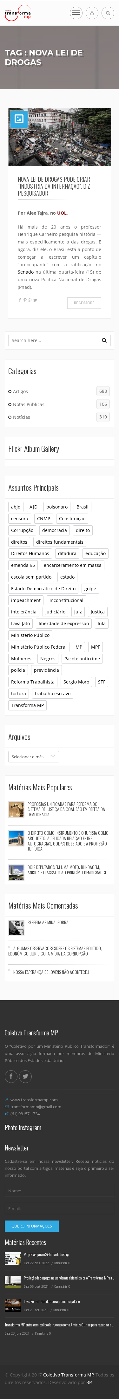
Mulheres (21, 659)
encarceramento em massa (73, 565)
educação (95, 553)
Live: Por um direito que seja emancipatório (52, 1301)
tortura (18, 693)
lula (102, 623)
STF (101, 682)
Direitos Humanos (30, 553)
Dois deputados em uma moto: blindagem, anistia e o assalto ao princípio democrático (68, 870)
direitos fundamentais (59, 542)
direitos (19, 542)
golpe (90, 589)
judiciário (55, 612)
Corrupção (22, 530)
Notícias (60, 417)
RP (88, 1382)
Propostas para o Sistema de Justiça (46, 1254)
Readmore (84, 303)
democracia (54, 530)
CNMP (43, 518)
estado (67, 577)
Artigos (60, 391)
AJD (33, 507)
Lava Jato (20, 623)
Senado (26, 272)
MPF (95, 647)
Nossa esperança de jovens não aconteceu (51, 971)
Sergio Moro (76, 682)
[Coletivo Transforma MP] (18, 13)
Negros (48, 659)
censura (19, 518)
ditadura (67, 553)
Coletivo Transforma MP (68, 1375)
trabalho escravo (52, 693)
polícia (18, 670)
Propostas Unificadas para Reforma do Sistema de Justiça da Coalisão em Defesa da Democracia (66, 809)
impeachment (26, 600)
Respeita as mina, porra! (48, 922)
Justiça (98, 612)
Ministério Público (30, 635)
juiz (78, 612)
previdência (46, 670)
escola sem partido (31, 577)
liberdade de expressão (64, 623)
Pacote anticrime (82, 659)
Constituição (72, 518)
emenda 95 (23, 565)
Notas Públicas (60, 404)
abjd (16, 507)
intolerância (23, 612)
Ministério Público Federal (39, 647)
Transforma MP (27, 705)
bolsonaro (57, 507)
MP (79, 647)
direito (83, 530)
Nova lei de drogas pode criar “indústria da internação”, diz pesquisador (54, 186)
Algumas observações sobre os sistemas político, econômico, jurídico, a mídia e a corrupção (55, 951)
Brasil (82, 507)
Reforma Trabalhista (33, 682)
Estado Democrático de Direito (43, 589)
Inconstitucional (66, 600)
